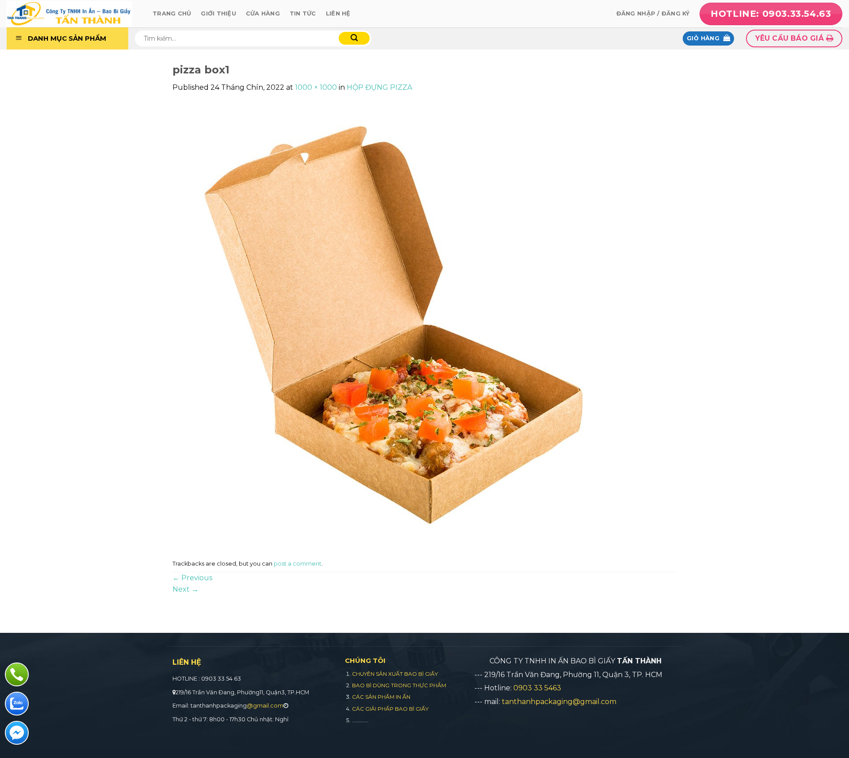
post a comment (297, 563)
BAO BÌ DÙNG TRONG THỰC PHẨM (399, 685)
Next (185, 589)
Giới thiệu (218, 13)
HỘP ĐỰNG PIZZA (379, 87)
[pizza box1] (393, 324)
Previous (192, 578)
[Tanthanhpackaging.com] (73, 13)
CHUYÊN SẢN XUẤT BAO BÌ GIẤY (395, 673)
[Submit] (354, 38)
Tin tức (303, 13)
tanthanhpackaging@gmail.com (559, 701)
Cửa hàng (263, 13)
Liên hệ (338, 13)
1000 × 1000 (316, 87)
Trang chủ (172, 13)
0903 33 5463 (537, 688)
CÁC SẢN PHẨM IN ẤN (381, 696)
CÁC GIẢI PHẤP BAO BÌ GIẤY (390, 708)
